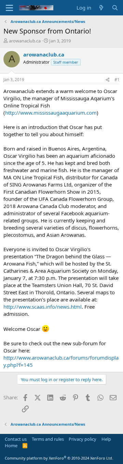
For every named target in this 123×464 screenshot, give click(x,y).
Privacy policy (82, 439)
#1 (117, 79)
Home (11, 445)
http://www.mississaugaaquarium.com (51, 112)
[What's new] (101, 7)
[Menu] (9, 8)
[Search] (115, 7)
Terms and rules (48, 439)
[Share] (107, 80)
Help (106, 439)
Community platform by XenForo (59, 458)
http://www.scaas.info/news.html (42, 306)
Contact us (16, 439)
